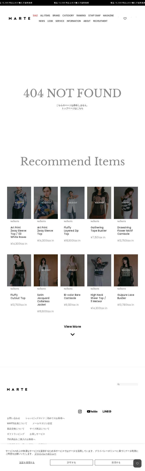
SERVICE (60, 20)
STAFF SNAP (94, 15)
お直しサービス (37, 433)
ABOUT (87, 20)
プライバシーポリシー (45, 453)
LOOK (50, 20)
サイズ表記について (39, 428)
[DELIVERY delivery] (72, 3)
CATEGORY (68, 15)
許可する (71, 462)
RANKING (81, 15)
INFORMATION (74, 20)
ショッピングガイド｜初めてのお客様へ (45, 418)
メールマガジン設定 (42, 423)
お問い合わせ (13, 418)
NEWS (42, 20)
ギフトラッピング (15, 433)
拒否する (116, 462)
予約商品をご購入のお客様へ (21, 439)
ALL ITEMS (45, 15)
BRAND (56, 15)
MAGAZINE (108, 15)
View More (72, 326)
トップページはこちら (72, 108)
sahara (20, 221)
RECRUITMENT (100, 20)
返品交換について (15, 428)
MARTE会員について (17, 423)
